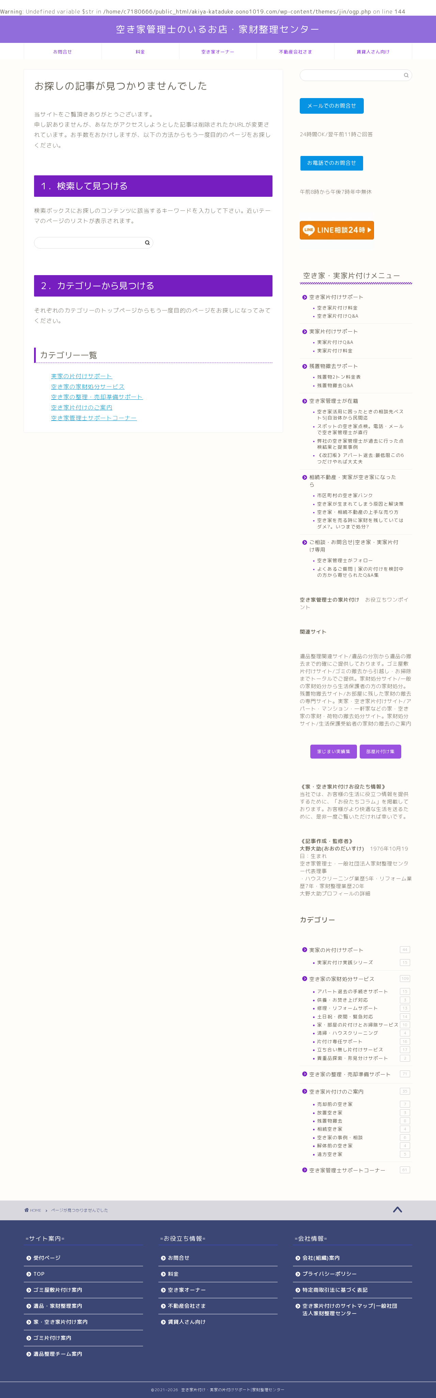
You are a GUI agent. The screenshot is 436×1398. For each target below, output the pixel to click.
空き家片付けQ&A (338, 316)
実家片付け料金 (335, 350)
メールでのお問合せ (331, 105)
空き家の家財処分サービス (88, 387)
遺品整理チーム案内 (57, 1353)
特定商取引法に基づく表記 (335, 1289)
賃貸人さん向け (373, 51)
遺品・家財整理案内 (57, 1305)
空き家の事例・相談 (361, 1137)
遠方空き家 (361, 1154)
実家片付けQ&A (335, 342)
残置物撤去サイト (321, 693)
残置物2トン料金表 (339, 377)
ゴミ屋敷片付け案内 (57, 1289)
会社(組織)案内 (321, 1257)
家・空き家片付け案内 (60, 1321)
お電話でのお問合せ (331, 162)
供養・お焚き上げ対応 (361, 1000)
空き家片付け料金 (337, 307)
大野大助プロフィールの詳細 (335, 893)
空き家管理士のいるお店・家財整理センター (218, 29)
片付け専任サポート (362, 1041)
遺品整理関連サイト (324, 656)
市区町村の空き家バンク (345, 495)
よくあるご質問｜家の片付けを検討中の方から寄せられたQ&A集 (360, 572)
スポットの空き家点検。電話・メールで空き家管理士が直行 (360, 429)
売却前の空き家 (361, 1104)
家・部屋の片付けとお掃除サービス (362, 1024)
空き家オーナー (218, 51)
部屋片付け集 (380, 751)
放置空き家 (361, 1112)
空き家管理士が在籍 (333, 400)
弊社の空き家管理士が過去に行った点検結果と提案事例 (360, 444)
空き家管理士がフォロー (345, 560)
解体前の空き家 (361, 1145)
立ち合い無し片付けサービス (362, 1049)
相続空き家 (361, 1129)
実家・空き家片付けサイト (370, 701)
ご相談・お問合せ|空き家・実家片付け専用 (354, 546)
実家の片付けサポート (81, 376)
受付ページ (47, 1257)
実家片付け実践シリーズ (362, 962)
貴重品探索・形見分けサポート (361, 1058)
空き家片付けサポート (336, 297)
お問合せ (62, 51)
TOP (39, 1273)
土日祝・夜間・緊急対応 (362, 1016)
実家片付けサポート (333, 331)
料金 (140, 51)
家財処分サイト (379, 678)
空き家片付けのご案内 (81, 407)
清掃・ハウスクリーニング (361, 1033)
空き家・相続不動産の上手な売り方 (358, 512)
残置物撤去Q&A (335, 385)
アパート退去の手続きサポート (362, 991)
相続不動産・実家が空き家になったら (352, 481)
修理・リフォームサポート (362, 1008)
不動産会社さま (295, 51)
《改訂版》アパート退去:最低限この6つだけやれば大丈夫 (360, 458)
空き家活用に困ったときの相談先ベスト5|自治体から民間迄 (360, 414)
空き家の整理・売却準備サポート (97, 397)
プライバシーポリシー (329, 1273)
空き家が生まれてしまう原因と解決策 (360, 504)
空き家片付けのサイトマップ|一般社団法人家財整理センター (350, 1309)
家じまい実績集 (334, 751)
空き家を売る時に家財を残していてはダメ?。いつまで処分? (360, 523)
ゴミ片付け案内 (52, 1337)
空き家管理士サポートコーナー (94, 418)
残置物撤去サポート (333, 366)
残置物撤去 (361, 1120)
